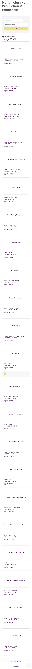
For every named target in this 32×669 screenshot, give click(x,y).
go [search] (16, 28)
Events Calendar (18, 660)
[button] (3, 36)
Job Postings (13, 661)
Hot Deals (26, 660)
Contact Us (20, 661)
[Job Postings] (5, 375)
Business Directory (8, 660)
